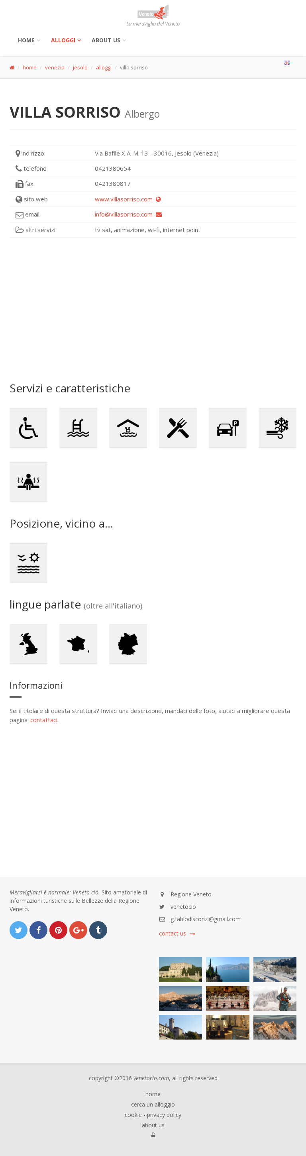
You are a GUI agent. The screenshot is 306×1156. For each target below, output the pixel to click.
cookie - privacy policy (153, 1115)
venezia (55, 67)
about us (153, 1125)
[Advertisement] (153, 310)
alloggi (63, 40)
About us (106, 40)
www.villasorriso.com (125, 199)
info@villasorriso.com (125, 214)
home (30, 67)
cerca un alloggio (153, 1104)
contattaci (43, 720)
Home (26, 40)
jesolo (80, 67)
